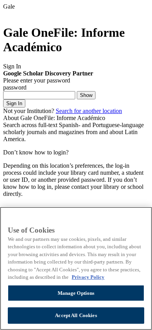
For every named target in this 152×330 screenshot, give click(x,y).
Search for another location (89, 111)
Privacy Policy (88, 277)
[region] (76, 268)
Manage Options (76, 293)
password (15, 87)
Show (86, 95)
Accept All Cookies (76, 315)
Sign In (14, 103)
